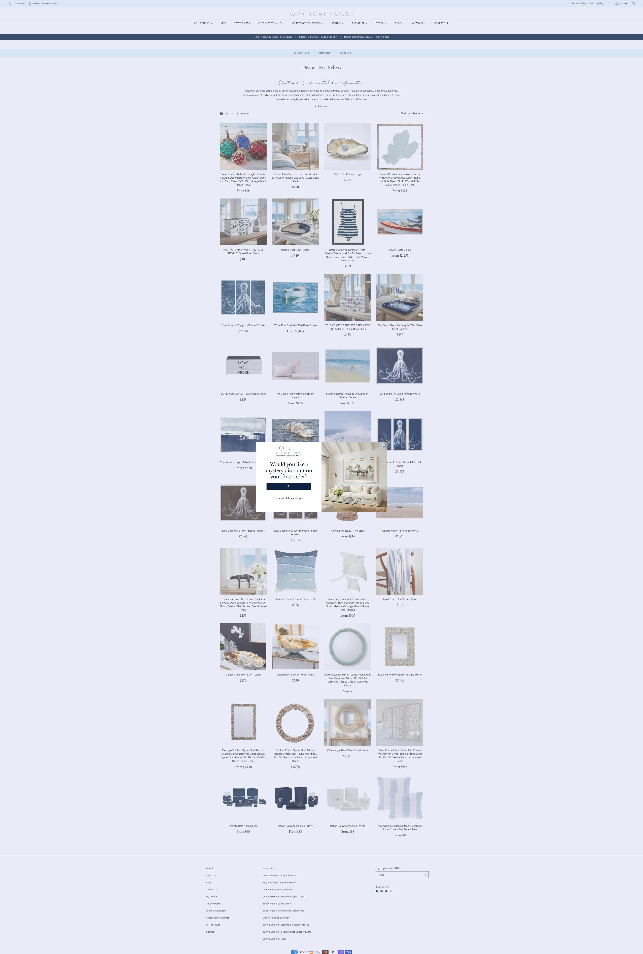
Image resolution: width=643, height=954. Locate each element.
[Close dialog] (383, 445)
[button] (289, 474)
